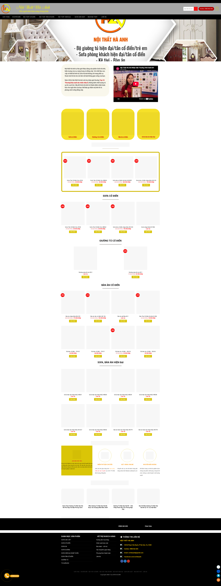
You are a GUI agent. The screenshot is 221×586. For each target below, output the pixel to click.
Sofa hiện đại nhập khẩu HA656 (98, 430)
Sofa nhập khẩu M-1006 (148, 227)
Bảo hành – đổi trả (101, 546)
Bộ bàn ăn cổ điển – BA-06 (148, 351)
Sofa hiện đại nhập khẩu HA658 (148, 394)
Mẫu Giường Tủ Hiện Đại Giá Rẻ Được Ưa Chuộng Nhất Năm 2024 (98, 506)
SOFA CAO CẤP (66, 540)
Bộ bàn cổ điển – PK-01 (98, 351)
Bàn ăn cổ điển (123, 137)
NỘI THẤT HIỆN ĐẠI (64, 17)
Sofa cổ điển (73, 137)
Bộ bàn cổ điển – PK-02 (73, 351)
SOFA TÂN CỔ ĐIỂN (67, 556)
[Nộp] (196, 9)
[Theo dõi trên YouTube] (128, 561)
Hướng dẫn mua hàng (102, 540)
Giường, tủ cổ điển (98, 137)
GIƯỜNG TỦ (64, 560)
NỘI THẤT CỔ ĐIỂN (29, 17)
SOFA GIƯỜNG (65, 550)
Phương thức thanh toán (103, 553)
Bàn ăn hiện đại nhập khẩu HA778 (148, 430)
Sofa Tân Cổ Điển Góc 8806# (98, 180)
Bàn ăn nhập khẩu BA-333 (73, 316)
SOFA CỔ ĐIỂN (65, 543)
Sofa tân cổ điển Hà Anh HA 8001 (122, 180)
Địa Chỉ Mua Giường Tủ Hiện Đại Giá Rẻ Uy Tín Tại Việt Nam (148, 506)
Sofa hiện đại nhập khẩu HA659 (123, 394)
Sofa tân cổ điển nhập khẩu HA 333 (146, 180)
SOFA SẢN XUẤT (80, 17)
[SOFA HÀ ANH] (5, 8)
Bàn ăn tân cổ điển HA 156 (97, 316)
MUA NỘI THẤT (92, 17)
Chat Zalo (148, 526)
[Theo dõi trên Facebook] (121, 561)
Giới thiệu (6, 17)
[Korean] (114, 1)
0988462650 (15, 576)
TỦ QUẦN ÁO (65, 563)
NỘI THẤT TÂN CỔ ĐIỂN (46, 17)
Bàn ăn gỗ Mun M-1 (123, 316)
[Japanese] (112, 1)
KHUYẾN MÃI (16, 17)
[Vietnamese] (117, 1)
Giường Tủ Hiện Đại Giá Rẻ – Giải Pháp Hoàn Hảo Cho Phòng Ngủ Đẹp (123, 507)
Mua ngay (75, 185)
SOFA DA (64, 546)
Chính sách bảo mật (102, 543)
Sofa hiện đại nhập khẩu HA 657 (73, 430)
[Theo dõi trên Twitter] (125, 561)
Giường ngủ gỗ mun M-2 (85, 272)
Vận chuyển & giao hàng (103, 550)
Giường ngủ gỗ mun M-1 (135, 272)
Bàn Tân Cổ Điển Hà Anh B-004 (148, 316)
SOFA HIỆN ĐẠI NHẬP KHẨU (70, 553)
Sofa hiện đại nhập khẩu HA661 (73, 394)
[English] (110, 1)
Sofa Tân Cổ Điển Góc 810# (75, 180)
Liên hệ (103, 17)
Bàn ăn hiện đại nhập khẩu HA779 (123, 430)
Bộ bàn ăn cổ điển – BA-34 (123, 351)
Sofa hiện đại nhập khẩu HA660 (98, 394)
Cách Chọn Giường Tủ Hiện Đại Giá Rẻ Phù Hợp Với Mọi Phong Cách (72, 506)
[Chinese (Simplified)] (108, 1)
